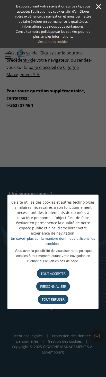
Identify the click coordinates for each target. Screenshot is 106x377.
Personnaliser (53, 286)
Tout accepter (53, 273)
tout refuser (53, 299)
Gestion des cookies (53, 41)
